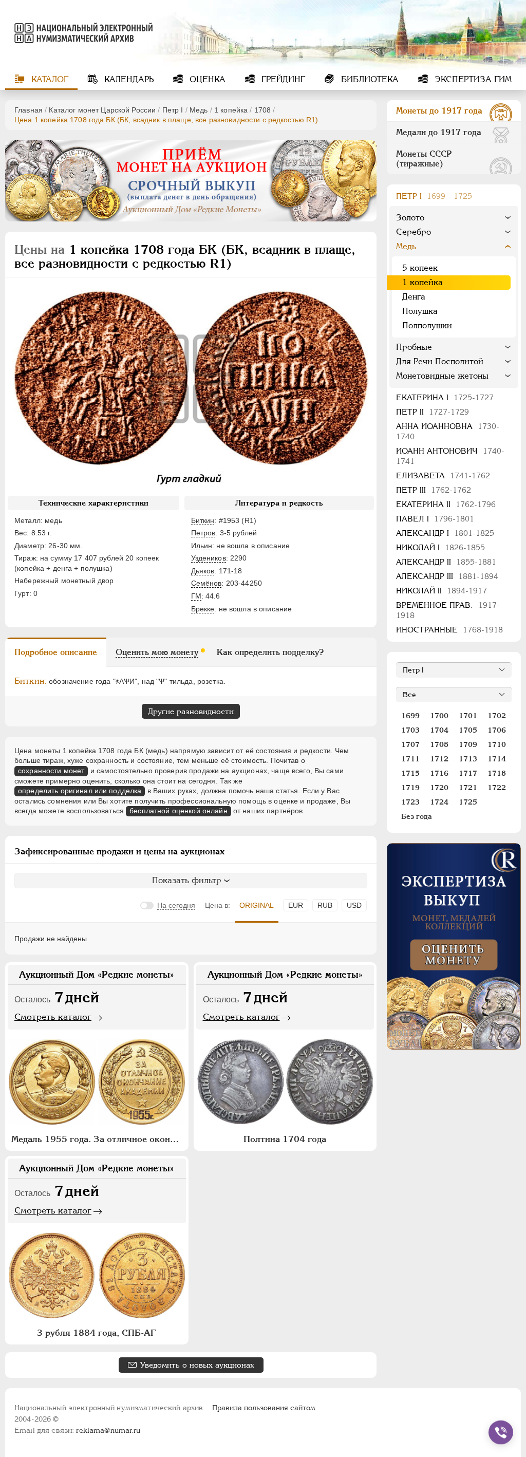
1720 (439, 787)
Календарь (128, 79)
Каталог (48, 79)
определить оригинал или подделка (79, 791)
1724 (439, 802)
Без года (416, 816)
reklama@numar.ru (108, 1430)
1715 (410, 773)
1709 (468, 744)
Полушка (420, 311)
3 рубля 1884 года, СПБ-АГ (96, 1333)
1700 (439, 716)
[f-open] (501, 1432)
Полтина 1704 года (284, 1139)
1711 (410, 759)
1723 (410, 802)
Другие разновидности (191, 711)
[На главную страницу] (79, 33)
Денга (413, 297)
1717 (468, 773)
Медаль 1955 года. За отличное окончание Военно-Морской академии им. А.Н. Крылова (98, 1139)
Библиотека (369, 79)
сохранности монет (51, 771)
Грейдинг (282, 79)
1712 (439, 759)
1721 (468, 787)
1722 (496, 787)
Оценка (206, 79)
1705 (468, 730)
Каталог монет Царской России (102, 110)
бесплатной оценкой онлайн (178, 811)
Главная (28, 110)
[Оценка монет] (454, 946)
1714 (496, 759)
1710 (496, 744)
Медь (199, 110)
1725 (468, 802)
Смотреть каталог (52, 1017)
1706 (496, 730)
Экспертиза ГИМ (472, 79)
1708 (262, 110)
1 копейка (231, 110)
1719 (410, 787)
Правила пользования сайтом (263, 1408)
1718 (496, 773)
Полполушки (427, 325)
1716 (439, 773)
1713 (468, 759)
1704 (439, 730)
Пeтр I (172, 110)
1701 (468, 716)
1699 (410, 716)
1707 (410, 744)
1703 (410, 730)
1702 (496, 716)
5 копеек (420, 268)
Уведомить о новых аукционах (197, 1364)
